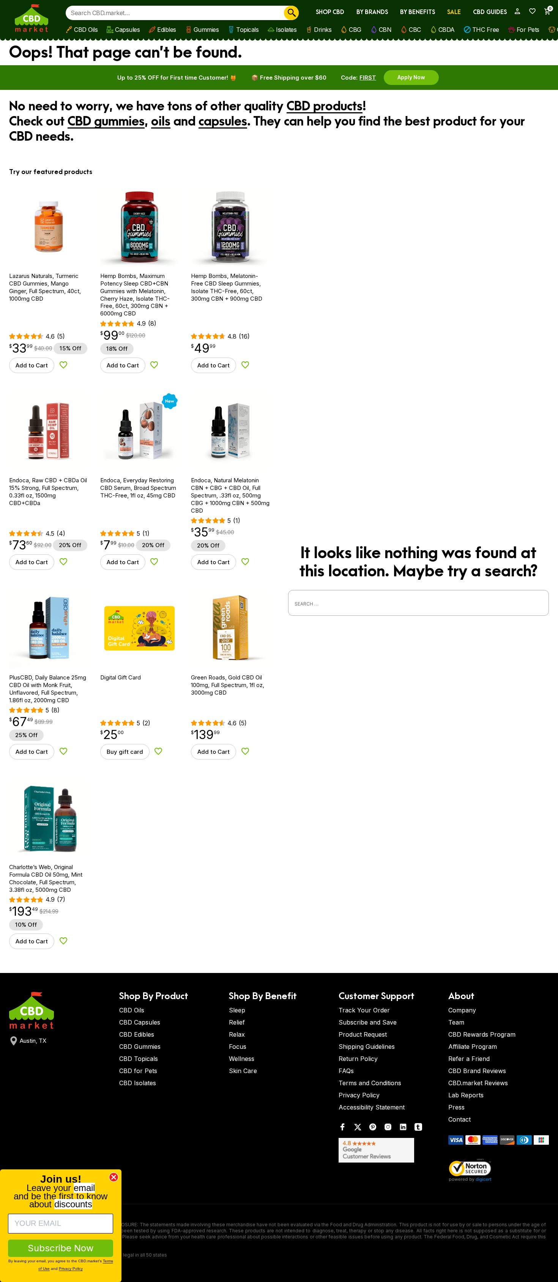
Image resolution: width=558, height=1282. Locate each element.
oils (160, 122)
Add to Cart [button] (32, 365)
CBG (355, 29)
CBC (415, 29)
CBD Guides (490, 12)
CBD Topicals (138, 1058)
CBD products (325, 106)
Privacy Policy (359, 1095)
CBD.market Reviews (478, 1083)
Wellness (241, 1058)
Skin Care (243, 1071)
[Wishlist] (530, 11)
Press (456, 1107)
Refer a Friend (469, 1058)
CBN (385, 29)
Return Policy (358, 1058)
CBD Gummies (140, 1046)
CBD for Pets (138, 1071)
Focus (237, 1046)
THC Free (485, 29)
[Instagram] (388, 1128)
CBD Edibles (136, 1034)
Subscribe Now (61, 1248)
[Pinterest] (373, 1128)
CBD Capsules (139, 1022)
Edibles (166, 29)
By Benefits (417, 12)
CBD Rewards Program (481, 1034)
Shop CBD (330, 12)
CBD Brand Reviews (477, 1071)
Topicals (247, 29)
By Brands (372, 12)
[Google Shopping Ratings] (389, 1150)
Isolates (286, 29)
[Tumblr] (418, 1128)
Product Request (363, 1034)
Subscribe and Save (368, 1022)
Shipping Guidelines (367, 1046)
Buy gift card (125, 751)
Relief (237, 1022)
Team (456, 1022)
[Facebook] (342, 1128)
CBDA (446, 29)
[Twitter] (357, 1128)
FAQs (346, 1071)
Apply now (411, 77)
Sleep (237, 1010)
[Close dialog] (113, 1177)
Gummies (206, 29)
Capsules (127, 29)
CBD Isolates (137, 1083)
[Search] (291, 13)
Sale (454, 12)
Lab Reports (466, 1095)
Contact (459, 1119)
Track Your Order (364, 1010)
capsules (223, 122)
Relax (237, 1034)
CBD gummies (106, 122)
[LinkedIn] (403, 1128)
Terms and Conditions (370, 1083)
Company (462, 1010)
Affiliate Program (472, 1046)
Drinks (322, 29)
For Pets (528, 29)
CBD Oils (86, 29)
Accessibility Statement (372, 1107)
